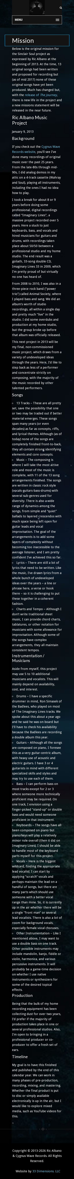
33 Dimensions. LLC (46, 1171)
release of (41, 95)
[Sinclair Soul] (37, 7)
